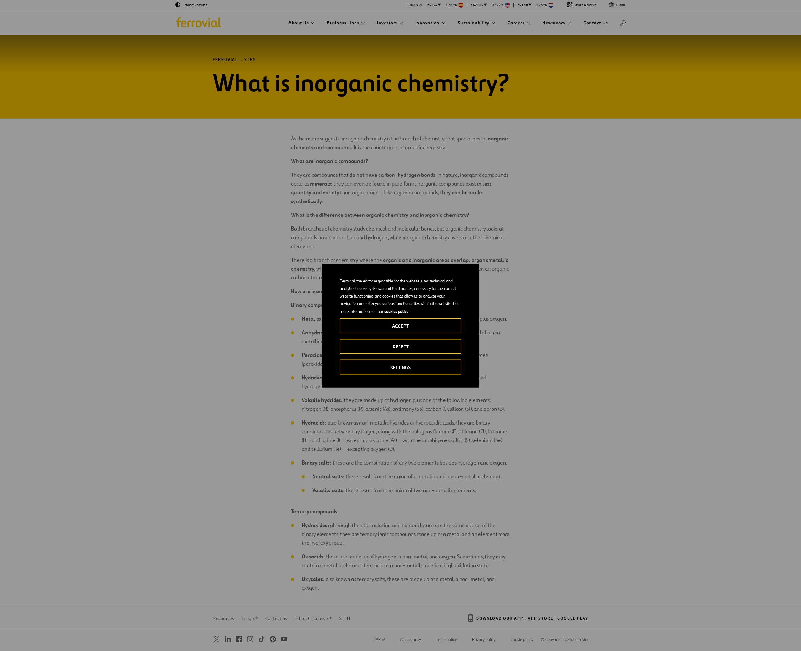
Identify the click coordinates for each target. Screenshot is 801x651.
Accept (400, 326)
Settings (400, 367)
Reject (401, 346)
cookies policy (396, 311)
